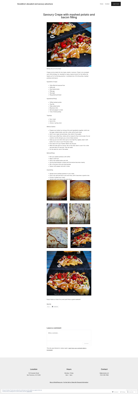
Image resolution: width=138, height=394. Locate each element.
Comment (86, 343)
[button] (57, 190)
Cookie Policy (29, 391)
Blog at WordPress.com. (56, 382)
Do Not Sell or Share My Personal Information (75, 382)
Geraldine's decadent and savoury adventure (35, 4)
